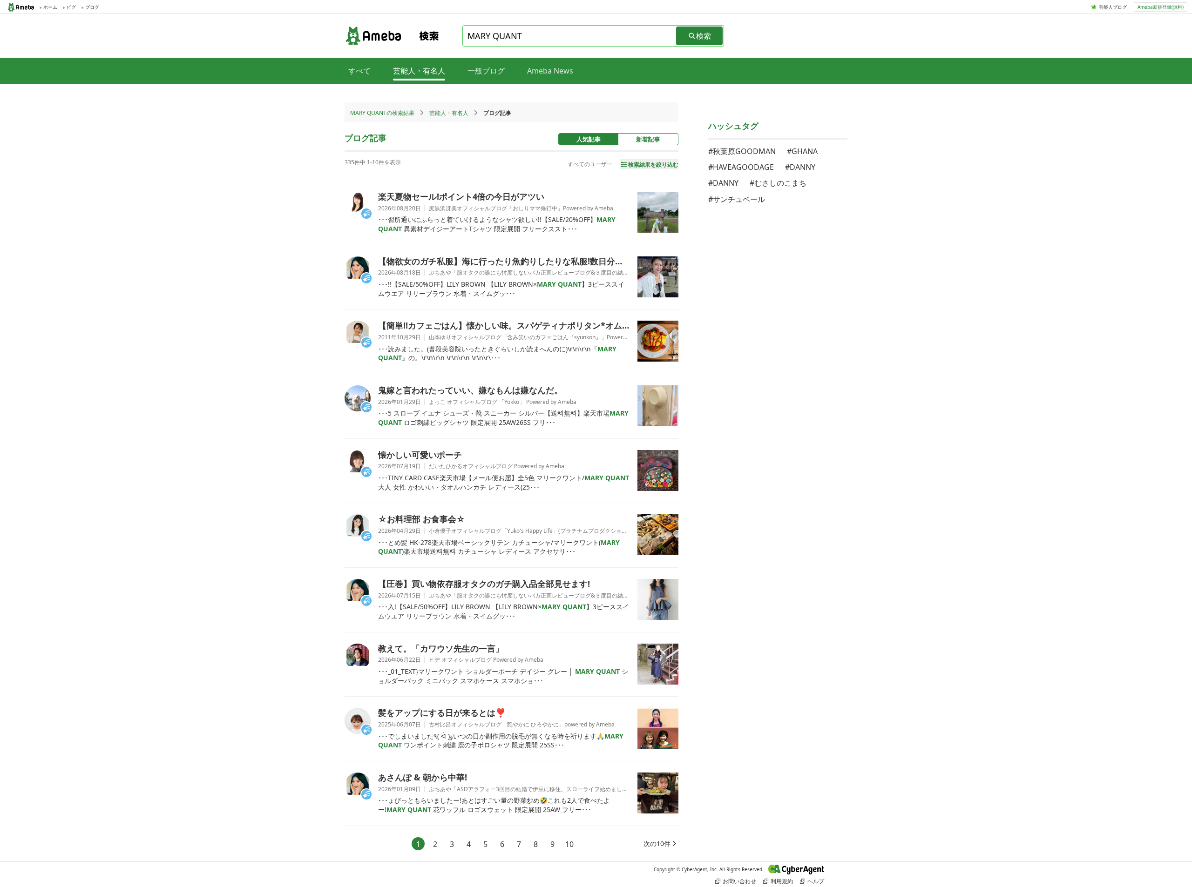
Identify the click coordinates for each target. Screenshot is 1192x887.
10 (569, 844)
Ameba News (550, 71)
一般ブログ (486, 71)
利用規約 (782, 881)
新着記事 (648, 139)
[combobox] (570, 36)
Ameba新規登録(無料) (1161, 7)
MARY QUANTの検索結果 (382, 113)
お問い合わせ (739, 881)
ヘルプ (815, 881)
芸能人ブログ (1113, 7)
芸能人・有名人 (448, 113)
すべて (359, 71)
